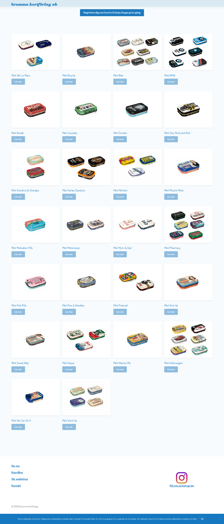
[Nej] (220, 518)
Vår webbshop (19, 479)
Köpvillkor (17, 472)
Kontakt (16, 485)
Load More (112, 440)
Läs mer (18, 81)
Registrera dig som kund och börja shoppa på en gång (112, 12)
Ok (202, 519)
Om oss (15, 466)
